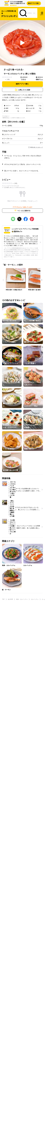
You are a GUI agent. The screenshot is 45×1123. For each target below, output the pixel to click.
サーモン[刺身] (7, 125)
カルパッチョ (34, 599)
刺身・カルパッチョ (22, 599)
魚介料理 (10, 599)
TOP (3, 599)
